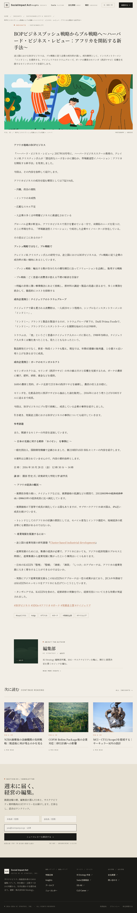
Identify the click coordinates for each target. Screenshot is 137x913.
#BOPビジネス (22, 605)
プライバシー (115, 906)
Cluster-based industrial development (72, 542)
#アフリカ (44, 605)
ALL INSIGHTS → (124, 690)
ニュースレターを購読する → (40, 837)
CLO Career (83, 890)
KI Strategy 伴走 (85, 874)
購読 (91, 5)
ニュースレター (51, 890)
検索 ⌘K (110, 5)
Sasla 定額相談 (84, 880)
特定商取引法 (128, 906)
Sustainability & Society (38, 16)
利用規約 (103, 906)
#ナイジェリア (83, 605)
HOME (6, 16)
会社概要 (113, 874)
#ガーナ (55, 605)
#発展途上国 (67, 605)
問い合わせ (114, 880)
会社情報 (74, 5)
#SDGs (35, 605)
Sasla (57, 5)
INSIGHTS (17, 16)
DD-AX (81, 885)
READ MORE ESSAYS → (52, 671)
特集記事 (49, 874)
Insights (39, 5)
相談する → (125, 5)
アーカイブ (49, 885)
